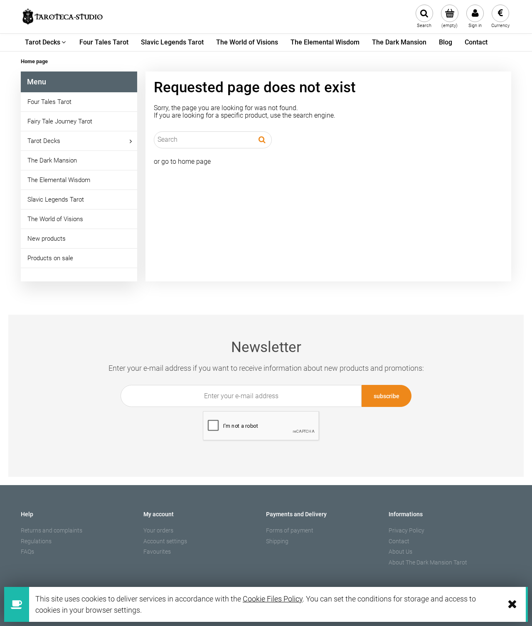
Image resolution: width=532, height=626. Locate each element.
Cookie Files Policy (273, 598)
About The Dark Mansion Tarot (428, 562)
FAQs (27, 551)
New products (46, 238)
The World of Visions (55, 219)
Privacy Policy (406, 530)
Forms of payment (289, 530)
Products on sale (50, 258)
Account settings (165, 541)
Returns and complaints (51, 530)
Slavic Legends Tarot (55, 199)
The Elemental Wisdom (58, 180)
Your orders (158, 530)
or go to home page (182, 161)
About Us (400, 551)
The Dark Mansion (52, 160)
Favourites (157, 551)
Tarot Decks (43, 141)
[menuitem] (46, 42)
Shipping (277, 541)
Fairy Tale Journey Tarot (59, 121)
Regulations (36, 541)
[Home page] (62, 16)
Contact (399, 541)
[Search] (262, 139)
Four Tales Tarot (49, 102)
